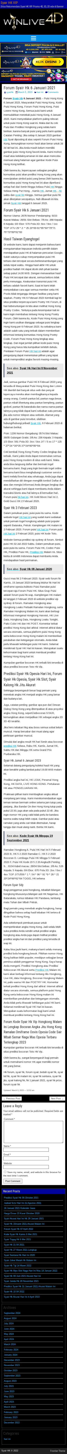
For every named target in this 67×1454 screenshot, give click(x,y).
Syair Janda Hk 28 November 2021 (21, 1281)
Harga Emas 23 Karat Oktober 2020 (22, 1213)
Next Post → (57, 1098)
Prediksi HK (36, 552)
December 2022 (12, 1422)
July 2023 (9, 1386)
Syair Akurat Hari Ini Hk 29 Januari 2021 (24, 1218)
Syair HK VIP (9, 3)
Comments (53, 92)
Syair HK (16, 203)
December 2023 (12, 1360)
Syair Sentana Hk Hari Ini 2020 (19, 1255)
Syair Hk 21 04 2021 (14, 1244)
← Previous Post (11, 1098)
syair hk (19, 194)
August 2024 (10, 1318)
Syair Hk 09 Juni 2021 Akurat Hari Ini (22, 1276)
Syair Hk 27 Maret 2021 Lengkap (20, 1250)
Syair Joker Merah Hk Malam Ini (20, 1260)
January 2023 (10, 1417)
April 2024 (9, 1339)
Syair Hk (18, 98)
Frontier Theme (57, 1450)
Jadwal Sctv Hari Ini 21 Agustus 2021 (22, 1203)
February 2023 (11, 1412)
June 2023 (9, 1391)
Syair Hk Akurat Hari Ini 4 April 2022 (22, 1297)
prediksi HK (10, 745)
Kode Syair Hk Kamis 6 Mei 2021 (20, 1234)
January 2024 (10, 1355)
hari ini (40, 92)
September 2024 (12, 1313)
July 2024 (9, 1323)
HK (5, 139)
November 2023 (12, 1365)
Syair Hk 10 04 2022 (14, 1291)
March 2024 (10, 1344)
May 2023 (9, 1396)
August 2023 (10, 1381)
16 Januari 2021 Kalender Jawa (19, 1208)
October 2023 (10, 1370)
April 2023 (9, 1402)
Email (7, 1154)
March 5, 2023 (25, 92)
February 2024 (11, 1349)
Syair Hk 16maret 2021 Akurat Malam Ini (24, 1224)
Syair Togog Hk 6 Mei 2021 (17, 1239)
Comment (9, 1119)
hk (60, 190)
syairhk (10, 92)
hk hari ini (23, 496)
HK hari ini (35, 351)
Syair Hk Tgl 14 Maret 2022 (17, 1265)
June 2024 (9, 1329)
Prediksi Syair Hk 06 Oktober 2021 (21, 1197)
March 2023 (10, 1407)
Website (8, 1163)
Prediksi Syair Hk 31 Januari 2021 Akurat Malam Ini (29, 1286)
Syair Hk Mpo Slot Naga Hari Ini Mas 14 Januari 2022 (30, 1270)
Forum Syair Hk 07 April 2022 (18, 1229)
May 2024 (9, 1334)
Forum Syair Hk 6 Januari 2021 (30, 87)
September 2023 (12, 1375)
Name (7, 1146)
